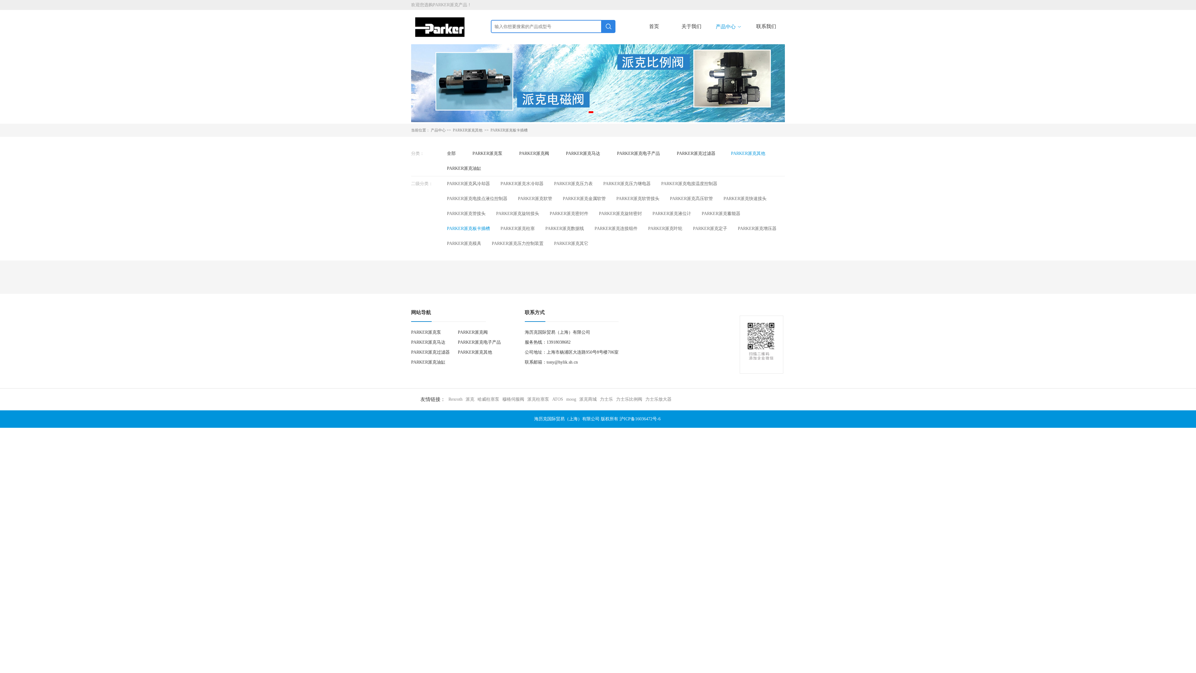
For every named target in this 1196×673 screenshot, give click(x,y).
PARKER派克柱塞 (518, 228)
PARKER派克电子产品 (638, 153)
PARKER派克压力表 (573, 183)
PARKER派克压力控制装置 (517, 243)
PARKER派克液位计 (672, 213)
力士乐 (606, 399)
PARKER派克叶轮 (665, 228)
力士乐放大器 (658, 399)
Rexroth (455, 399)
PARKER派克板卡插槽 (509, 130)
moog (571, 399)
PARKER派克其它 (571, 243)
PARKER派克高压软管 (691, 198)
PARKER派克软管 (535, 198)
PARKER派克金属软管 (584, 198)
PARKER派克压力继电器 (627, 183)
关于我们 (691, 26)
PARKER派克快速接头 (745, 198)
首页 (654, 26)
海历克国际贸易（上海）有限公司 (567, 419)
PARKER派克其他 (748, 153)
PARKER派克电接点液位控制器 (477, 198)
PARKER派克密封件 (569, 213)
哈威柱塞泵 (488, 399)
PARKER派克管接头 (466, 213)
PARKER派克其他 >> (471, 130)
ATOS (557, 399)
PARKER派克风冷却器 (468, 183)
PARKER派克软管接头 (637, 198)
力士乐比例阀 (629, 399)
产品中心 (729, 26)
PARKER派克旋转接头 (517, 213)
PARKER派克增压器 (757, 228)
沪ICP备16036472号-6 (640, 419)
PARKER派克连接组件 (616, 228)
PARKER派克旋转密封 (620, 213)
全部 (451, 153)
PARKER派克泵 (487, 153)
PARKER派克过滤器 (696, 153)
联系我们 (766, 26)
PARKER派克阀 (534, 153)
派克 (470, 399)
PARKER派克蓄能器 (721, 213)
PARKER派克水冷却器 (522, 183)
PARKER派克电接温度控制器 (689, 183)
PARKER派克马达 (583, 153)
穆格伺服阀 (513, 399)
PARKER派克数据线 (564, 228)
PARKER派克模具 (464, 243)
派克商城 (588, 399)
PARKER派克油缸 (464, 168)
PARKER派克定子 (710, 228)
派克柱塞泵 (538, 399)
